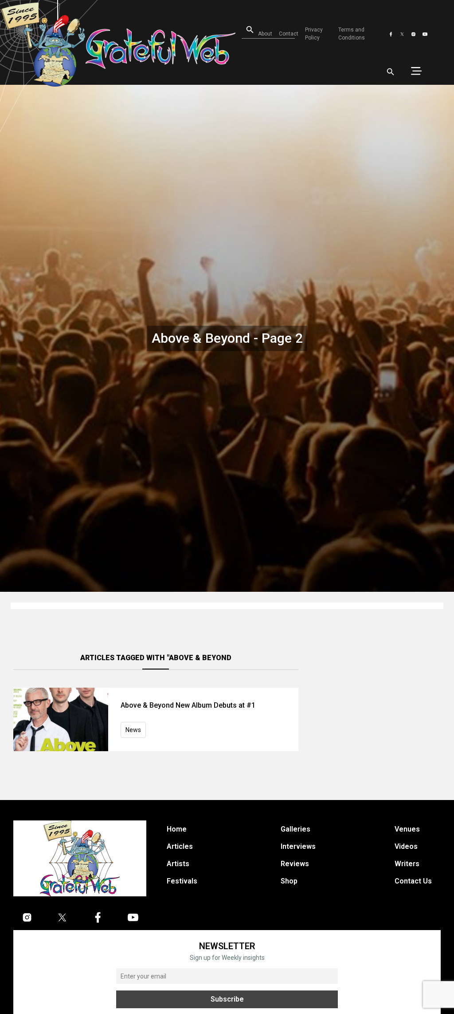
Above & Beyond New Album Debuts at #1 (188, 705)
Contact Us (413, 881)
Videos (406, 846)
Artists (178, 864)
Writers (407, 864)
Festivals (182, 881)
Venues (407, 829)
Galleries (295, 829)
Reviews (295, 864)
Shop (289, 881)
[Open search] (390, 71)
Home (177, 829)
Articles (180, 846)
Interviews (298, 846)
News (133, 730)
